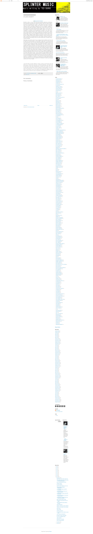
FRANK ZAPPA (58, 155)
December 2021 (57, 362)
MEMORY (57, 216)
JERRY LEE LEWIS (59, 182)
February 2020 (57, 384)
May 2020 (56, 381)
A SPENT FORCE (59, 483)
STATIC (57, 276)
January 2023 (57, 351)
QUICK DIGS (58, 254)
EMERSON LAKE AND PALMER (60, 148)
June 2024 (56, 336)
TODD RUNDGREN (59, 302)
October (58, 523)
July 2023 (56, 345)
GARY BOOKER (58, 157)
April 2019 (56, 395)
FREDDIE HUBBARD (59, 156)
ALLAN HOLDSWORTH (59, 84)
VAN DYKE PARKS (58, 310)
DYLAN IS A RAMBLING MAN (61, 516)
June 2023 (56, 346)
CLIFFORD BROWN (59, 124)
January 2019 (57, 398)
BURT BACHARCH (59, 113)
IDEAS (57, 170)
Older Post (51, 105)
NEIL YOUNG (58, 233)
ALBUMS (57, 83)
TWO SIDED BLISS (59, 504)
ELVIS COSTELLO (58, 145)
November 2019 (57, 387)
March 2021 (57, 372)
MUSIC (57, 230)
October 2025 (57, 332)
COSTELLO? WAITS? (60, 510)
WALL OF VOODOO (59, 313)
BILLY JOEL (57, 96)
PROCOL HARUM (58, 252)
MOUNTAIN (57, 226)
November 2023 (57, 340)
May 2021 (56, 370)
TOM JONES (58, 303)
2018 (57, 476)
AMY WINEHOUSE (58, 87)
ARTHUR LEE (58, 90)
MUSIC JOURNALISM (59, 231)
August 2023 (57, 344)
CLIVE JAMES (58, 125)
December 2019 (57, 386)
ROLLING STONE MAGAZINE (60, 267)
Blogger (50, 531)
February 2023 (57, 350)
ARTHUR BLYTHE (58, 89)
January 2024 (57, 338)
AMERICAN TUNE (58, 86)
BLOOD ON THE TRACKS (60, 97)
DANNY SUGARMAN (59, 131)
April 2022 (56, 358)
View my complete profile (58, 411)
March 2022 (57, 359)
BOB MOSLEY (58, 101)
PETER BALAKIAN (58, 244)
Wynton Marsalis (58, 321)
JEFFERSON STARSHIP (59, 181)
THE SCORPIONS (58, 297)
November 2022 (57, 352)
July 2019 (56, 392)
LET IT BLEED (58, 207)
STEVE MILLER (58, 279)
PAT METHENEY (58, 238)
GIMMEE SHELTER (59, 161)
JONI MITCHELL (58, 194)
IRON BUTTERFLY (58, 171)
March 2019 (57, 396)
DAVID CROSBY (58, 135)
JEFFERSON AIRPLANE (59, 180)
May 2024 (56, 337)
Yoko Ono (57, 323)
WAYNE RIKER (58, 315)
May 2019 (56, 394)
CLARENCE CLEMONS (59, 123)
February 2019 (57, 397)
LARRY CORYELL (58, 202)
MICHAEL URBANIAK (59, 218)
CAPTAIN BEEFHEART (59, 114)
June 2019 (56, 393)
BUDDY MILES (58, 112)
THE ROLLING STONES (59, 288)
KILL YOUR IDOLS (58, 196)
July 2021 (56, 368)
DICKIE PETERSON (59, 136)
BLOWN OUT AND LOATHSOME (61, 515)
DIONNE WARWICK (59, 137)
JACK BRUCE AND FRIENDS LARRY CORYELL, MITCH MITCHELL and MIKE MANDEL (62, 35)
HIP (56, 168)
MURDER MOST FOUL (59, 229)
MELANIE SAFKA (58, 215)
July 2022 (56, 356)
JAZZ (56, 178)
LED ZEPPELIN (58, 203)
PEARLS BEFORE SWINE (60, 243)
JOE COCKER (59, 509)
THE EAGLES (58, 287)
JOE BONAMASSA (58, 186)
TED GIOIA (57, 285)
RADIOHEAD (58, 255)
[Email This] (38, 73)
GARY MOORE (58, 158)
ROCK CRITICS (58, 265)
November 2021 (57, 363)
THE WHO (57, 301)
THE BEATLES (58, 289)
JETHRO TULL (58, 183)
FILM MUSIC (58, 154)
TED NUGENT (58, 286)
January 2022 (57, 361)
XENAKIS (57, 322)
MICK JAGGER (58, 219)
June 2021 (56, 369)
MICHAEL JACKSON (59, 217)
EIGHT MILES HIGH (59, 144)
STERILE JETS (58, 278)
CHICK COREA (58, 119)
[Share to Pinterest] (42, 73)
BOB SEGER (58, 102)
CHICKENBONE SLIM (59, 120)
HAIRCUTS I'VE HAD (59, 166)
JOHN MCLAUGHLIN (59, 192)
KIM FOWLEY (58, 197)
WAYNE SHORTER (59, 316)
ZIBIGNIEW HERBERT (59, 324)
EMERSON (57, 147)
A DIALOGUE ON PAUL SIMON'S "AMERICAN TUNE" (63, 46)
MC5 (56, 214)
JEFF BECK (57, 179)
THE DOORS (58, 291)
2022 (57, 471)
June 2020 (56, 380)
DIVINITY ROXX (58, 138)
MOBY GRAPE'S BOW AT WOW (61, 499)
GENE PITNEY (58, 159)
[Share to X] (40, 73)
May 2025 (56, 334)
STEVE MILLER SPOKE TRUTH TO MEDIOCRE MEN (62, 491)
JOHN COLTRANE (58, 190)
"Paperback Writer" (58, 78)
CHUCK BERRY (58, 121)
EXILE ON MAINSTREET (60, 520)
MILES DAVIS (58, 221)
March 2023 (57, 349)
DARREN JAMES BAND (59, 132)
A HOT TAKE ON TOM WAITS (61, 514)
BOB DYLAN (27, 74)
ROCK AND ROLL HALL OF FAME (61, 264)
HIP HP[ (57, 169)
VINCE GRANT (58, 311)
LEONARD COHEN (59, 204)
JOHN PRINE (58, 193)
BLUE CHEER (58, 98)
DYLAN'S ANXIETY (59, 484)
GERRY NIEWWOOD (59, 160)
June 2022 (56, 357)
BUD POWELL (58, 111)
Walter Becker (58, 314)
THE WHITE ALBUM (59, 300)
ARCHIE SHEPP (58, 88)
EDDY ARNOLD (58, 143)
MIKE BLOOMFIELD (59, 220)
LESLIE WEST (58, 206)
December (58, 477)
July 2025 (56, 333)
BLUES (57, 99)
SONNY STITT (58, 275)
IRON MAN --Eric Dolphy (60, 519)
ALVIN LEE (57, 85)
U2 (56, 309)
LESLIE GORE (58, 205)
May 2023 (56, 347)
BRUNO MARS (58, 109)
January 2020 (57, 385)
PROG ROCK (58, 253)
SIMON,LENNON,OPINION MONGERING (61, 487)
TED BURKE (58, 410)
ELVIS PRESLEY (58, 146)
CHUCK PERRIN (58, 122)
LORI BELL (57, 208)
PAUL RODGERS (58, 241)
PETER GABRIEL (58, 245)
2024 (57, 469)
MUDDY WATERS (58, 228)
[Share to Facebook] (41, 73)
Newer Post (25, 105)
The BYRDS (57, 290)
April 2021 (56, 371)
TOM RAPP (57, 304)
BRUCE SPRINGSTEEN (59, 108)
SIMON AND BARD (59, 274)
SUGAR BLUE (58, 281)
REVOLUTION (58, 257)
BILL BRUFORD (58, 95)
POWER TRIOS (58, 251)
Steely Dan (57, 277)
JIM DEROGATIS (58, 184)
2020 (57, 474)
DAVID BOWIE (58, 134)
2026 (57, 466)
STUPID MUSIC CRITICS (59, 280)
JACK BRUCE (58, 172)
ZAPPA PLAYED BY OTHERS (60, 40)
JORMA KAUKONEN (59, 195)
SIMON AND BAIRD (59, 273)
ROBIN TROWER (58, 262)
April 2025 (56, 335)
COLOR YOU (58, 126)
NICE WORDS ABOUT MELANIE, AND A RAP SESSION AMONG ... (62, 480)
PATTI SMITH (58, 239)
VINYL (57, 312)
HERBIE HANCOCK (59, 167)
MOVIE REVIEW (58, 227)
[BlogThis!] (39, 73)
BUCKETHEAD (58, 110)
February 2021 (57, 373)
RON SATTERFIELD (59, 268)
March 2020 (57, 383)
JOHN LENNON (58, 29)
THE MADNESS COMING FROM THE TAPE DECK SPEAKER (62, 497)
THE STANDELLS (58, 298)
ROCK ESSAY (58, 266)
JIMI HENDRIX (58, 185)
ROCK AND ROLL (58, 263)
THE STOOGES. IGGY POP (60, 299)
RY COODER (58, 269)
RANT (57, 256)
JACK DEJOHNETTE (59, 173)
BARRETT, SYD (62, 16)
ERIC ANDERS (58, 149)
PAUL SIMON (58, 242)
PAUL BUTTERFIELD (59, 240)
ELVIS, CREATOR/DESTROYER (61, 482)
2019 (57, 475)
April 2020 (56, 382)
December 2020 (57, 375)
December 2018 (57, 399)
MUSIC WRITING (58, 232)
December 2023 (57, 339)
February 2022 (57, 360)
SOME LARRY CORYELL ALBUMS (62, 71)
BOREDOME (58, 107)
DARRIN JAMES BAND (59, 133)
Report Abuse (57, 327)
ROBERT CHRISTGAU (59, 261)
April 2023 (56, 348)
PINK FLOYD (58, 249)
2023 (57, 470)
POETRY (57, 250)
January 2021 (57, 374)
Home (38, 105)
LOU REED (57, 209)
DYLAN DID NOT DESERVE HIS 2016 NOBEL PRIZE (63, 65)
